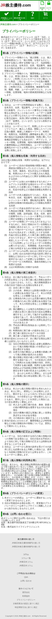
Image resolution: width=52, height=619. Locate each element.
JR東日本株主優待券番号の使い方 (26, 543)
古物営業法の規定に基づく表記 (26, 603)
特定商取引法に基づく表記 (26, 607)
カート (45, 18)
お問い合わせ (26, 581)
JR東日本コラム (26, 562)
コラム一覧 (26, 558)
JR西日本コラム (26, 566)
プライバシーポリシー (26, 600)
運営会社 (26, 592)
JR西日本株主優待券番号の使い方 (26, 547)
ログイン (48, 9)
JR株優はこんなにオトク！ (6, 19)
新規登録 (42, 9)
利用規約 (26, 596)
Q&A (32, 18)
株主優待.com (15, 5)
